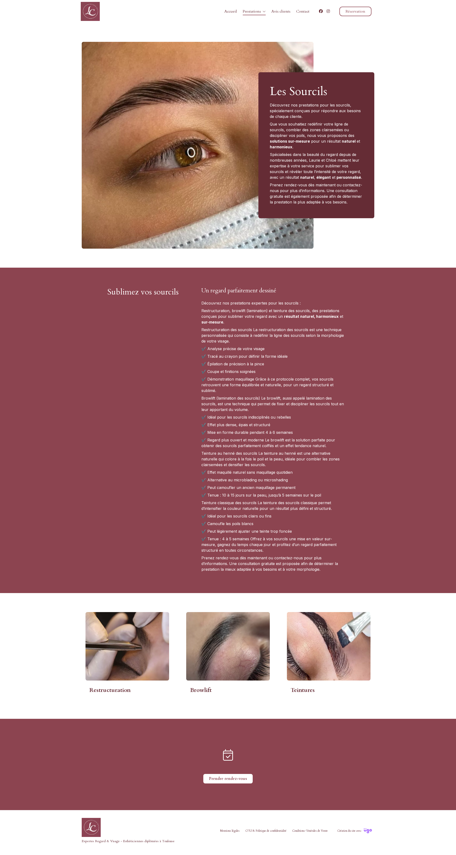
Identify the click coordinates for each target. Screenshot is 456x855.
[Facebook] (321, 11)
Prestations (252, 11)
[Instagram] (328, 11)
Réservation (355, 11)
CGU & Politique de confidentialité (265, 831)
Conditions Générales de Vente (310, 831)
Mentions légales (230, 831)
